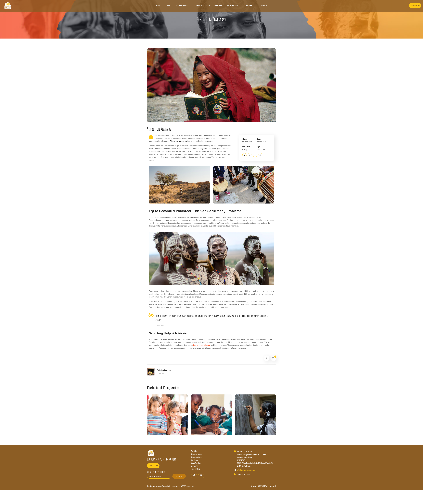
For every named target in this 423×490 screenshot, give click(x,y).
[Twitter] (244, 155)
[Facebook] (250, 155)
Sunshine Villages (196, 457)
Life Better (203, 426)
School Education (252, 426)
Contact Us (194, 466)
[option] (167, 416)
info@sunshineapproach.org (246, 470)
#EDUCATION (157, 430)
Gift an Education (163, 426)
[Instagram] (260, 155)
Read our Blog (195, 469)
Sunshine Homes (196, 454)
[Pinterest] (255, 155)
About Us (194, 451)
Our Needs (194, 460)
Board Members (196, 463)
